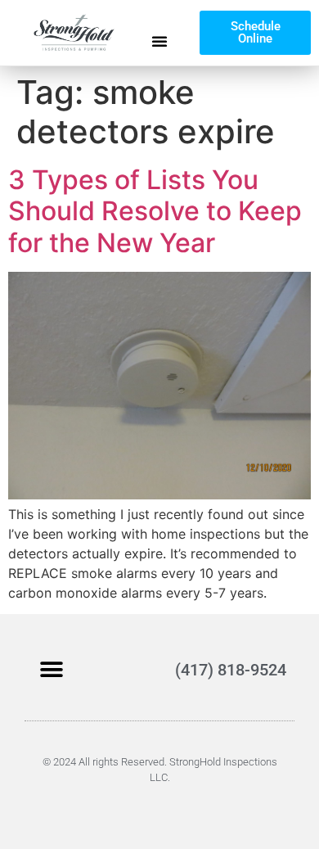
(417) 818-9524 (230, 670)
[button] (159, 41)
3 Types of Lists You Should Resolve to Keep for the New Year (155, 211)
